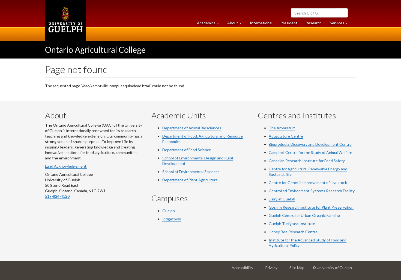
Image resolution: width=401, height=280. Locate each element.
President (288, 23)
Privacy (273, 270)
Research (316, 24)
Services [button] (341, 24)
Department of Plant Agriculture (190, 179)
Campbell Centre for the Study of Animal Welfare (310, 152)
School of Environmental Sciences (191, 171)
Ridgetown (171, 219)
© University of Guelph (332, 267)
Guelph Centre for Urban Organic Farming (304, 215)
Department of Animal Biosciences (191, 128)
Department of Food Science (186, 149)
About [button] (236, 24)
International (261, 23)
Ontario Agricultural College (95, 49)
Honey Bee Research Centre (293, 231)
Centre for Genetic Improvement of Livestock (308, 182)
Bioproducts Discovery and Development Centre (310, 144)
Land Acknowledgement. (66, 166)
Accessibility (244, 270)
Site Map (299, 270)
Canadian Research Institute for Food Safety (307, 160)
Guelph (168, 210)
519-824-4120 (57, 196)
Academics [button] (210, 24)
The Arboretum (282, 128)
